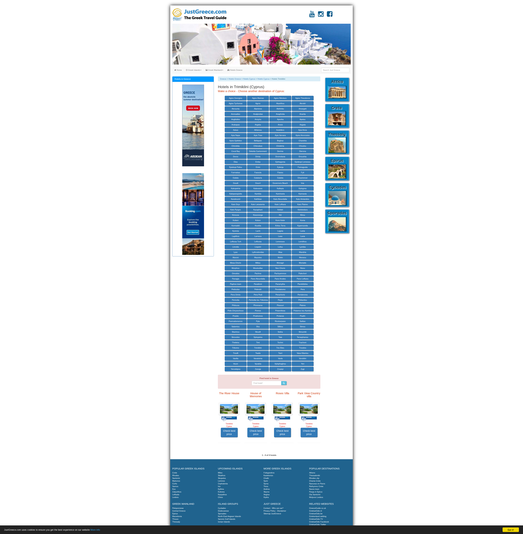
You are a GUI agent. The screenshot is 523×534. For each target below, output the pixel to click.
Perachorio (280, 295)
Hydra (266, 497)
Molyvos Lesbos (316, 497)
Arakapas (236, 125)
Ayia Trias (258, 135)
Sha (258, 326)
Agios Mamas (258, 98)
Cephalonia (223, 484)
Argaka (258, 125)
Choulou (302, 146)
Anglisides (235, 119)
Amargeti (302, 109)
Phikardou (302, 300)
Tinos (266, 486)
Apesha (280, 119)
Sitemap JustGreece (272, 513)
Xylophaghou (280, 364)
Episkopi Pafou (235, 167)
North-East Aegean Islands (229, 516)
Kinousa (235, 215)
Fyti (302, 172)
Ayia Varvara (280, 135)
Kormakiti (236, 225)
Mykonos (176, 481)
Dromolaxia (280, 156)
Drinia (257, 156)
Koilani (235, 220)
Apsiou (302, 119)
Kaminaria (280, 194)
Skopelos (222, 478)
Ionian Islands (224, 522)
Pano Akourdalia (258, 279)
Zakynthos (176, 492)
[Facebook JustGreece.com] (329, 16)
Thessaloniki (314, 475)
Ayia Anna (302, 130)
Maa (280, 252)
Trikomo (235, 348)
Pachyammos (280, 273)
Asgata (303, 125)
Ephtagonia (280, 162)
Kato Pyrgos (235, 210)
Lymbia (302, 247)
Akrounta (235, 109)
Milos (220, 473)
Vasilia (235, 358)
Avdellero (280, 130)
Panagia (235, 279)
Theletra (235, 342)
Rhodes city (314, 478)
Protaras (280, 316)
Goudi (235, 183)
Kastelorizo (268, 475)
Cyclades (222, 508)
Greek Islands (194, 70)
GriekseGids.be (316, 513)
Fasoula (257, 172)
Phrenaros (257, 305)
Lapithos (235, 236)
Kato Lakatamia (258, 204)
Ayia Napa (235, 135)
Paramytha (280, 284)
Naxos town (314, 489)
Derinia (280, 151)
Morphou (235, 268)
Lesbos (175, 497)
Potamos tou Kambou (303, 311)
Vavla (280, 358)
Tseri (280, 353)
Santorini (176, 478)
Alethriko (280, 109)
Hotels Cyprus (249, 79)
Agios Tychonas (235, 103)
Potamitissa (280, 311)
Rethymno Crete (316, 486)
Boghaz (280, 140)
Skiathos (221, 475)
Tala (280, 337)
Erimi (258, 167)
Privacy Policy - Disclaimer (275, 511)
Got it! (511, 529)
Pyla (258, 321)
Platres (303, 305)
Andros (267, 489)
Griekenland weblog (317, 516)
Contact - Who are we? (273, 508)
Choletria (280, 146)
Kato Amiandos (302, 199)
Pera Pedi (258, 295)
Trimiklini (258, 348)
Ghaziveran (303, 178)
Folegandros (269, 473)
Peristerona (303, 295)
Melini (280, 257)
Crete (174, 473)
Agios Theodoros (302, 98)
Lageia (280, 231)
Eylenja (280, 167)
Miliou (257, 263)
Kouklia (258, 225)
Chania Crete (315, 481)
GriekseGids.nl (315, 511)
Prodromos (258, 316)
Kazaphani (257, 210)
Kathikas (258, 199)
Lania (302, 231)
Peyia (280, 300)
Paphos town (235, 284)
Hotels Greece (235, 70)
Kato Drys (235, 204)
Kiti (280, 215)
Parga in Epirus (315, 492)
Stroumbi (302, 332)
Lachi (258, 231)
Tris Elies (280, 348)
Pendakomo (280, 289)
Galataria (258, 178)
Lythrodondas (258, 252)
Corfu (174, 484)
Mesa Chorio (235, 263)
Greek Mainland (215, 70)
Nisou (302, 268)
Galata (235, 178)
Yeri (302, 364)
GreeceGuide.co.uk (317, 508)
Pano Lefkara (302, 279)
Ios (219, 486)
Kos (174, 489)
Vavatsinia (258, 358)
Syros (266, 484)
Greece (223, 79)
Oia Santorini (314, 494)
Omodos (235, 273)
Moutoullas (258, 268)
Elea (236, 162)
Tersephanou (302, 337)
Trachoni (302, 342)
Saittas (302, 321)
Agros (257, 103)
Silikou (280, 326)
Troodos (302, 348)
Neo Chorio (280, 268)
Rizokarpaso (280, 321)
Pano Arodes (280, 279)
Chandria (303, 140)
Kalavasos (257, 188)
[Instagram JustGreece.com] (321, 16)
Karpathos (222, 494)
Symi (266, 481)
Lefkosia (258, 241)
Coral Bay (235, 151)
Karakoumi (235, 199)
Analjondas (258, 114)
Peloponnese (178, 508)
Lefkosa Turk (235, 241)
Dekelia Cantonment (258, 151)
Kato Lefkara (280, 204)
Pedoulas (236, 289)
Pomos (258, 311)
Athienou (258, 130)
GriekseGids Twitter (317, 524)
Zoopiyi (280, 369)
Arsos (280, 125)
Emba (257, 162)
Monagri (280, 263)
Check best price (229, 433)
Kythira (221, 489)
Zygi (302, 369)
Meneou (302, 257)
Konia (302, 220)
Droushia (302, 156)
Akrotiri (303, 103)
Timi (258, 342)
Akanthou (280, 103)
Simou (302, 326)
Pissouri (280, 305)
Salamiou (236, 326)
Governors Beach (280, 183)
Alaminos (258, 109)
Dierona (302, 151)
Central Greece (179, 511)
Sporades (222, 513)
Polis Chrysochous (236, 311)
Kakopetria (235, 188)
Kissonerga (258, 215)
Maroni (236, 257)
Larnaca (258, 236)
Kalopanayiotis (235, 194)
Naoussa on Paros (317, 484)
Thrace (175, 519)
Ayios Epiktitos (235, 140)
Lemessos (280, 241)
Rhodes (175, 475)
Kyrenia (235, 231)
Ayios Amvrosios (303, 135)
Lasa (280, 236)
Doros (235, 156)
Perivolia (235, 300)
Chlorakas (258, 146)
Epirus (175, 513)
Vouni (235, 364)
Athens (312, 473)
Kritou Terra (280, 225)
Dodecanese (223, 511)
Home (179, 70)
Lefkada (175, 494)
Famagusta (303, 167)
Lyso (236, 252)
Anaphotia (280, 114)
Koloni (258, 220)
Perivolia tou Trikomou (258, 300)
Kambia (258, 194)
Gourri (258, 183)
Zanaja (258, 369)
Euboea (221, 492)
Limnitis (235, 247)
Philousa (235, 305)
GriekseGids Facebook (319, 522)
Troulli (235, 353)
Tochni (280, 342)
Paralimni (258, 284)
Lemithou (303, 241)
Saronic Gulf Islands (226, 519)
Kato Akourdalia (280, 199)
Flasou (280, 172)
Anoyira (258, 119)
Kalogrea (302, 188)
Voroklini (302, 358)
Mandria (302, 252)
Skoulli (258, 332)
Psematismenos (235, 321)
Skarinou (235, 332)
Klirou (302, 215)
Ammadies (235, 114)
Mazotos (258, 257)
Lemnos (221, 481)
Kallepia (280, 188)
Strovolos (236, 337)
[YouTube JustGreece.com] (312, 16)
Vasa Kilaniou (302, 353)
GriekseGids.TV (316, 519)
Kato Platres (302, 204)
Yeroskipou (235, 369)
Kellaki (280, 210)
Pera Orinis (235, 295)
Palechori (303, 273)
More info (95, 530)
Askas (235, 130)
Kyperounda (302, 225)
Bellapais (258, 140)
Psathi (302, 316)
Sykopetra (258, 337)
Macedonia (177, 516)
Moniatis (302, 263)
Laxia (302, 236)
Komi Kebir (280, 220)
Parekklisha (303, 284)
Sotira (280, 332)
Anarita (302, 114)
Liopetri (258, 247)
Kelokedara (303, 210)
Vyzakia (258, 364)
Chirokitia (236, 146)
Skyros (266, 492)
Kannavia (303, 194)
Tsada (258, 353)
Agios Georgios (235, 98)
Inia (302, 183)
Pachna (258, 273)
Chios (220, 497)
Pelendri (258, 289)
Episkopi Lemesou (303, 162)
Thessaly (176, 522)
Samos (175, 486)
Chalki (266, 478)
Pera (303, 289)
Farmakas (235, 172)
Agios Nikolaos (280, 98)
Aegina (267, 494)
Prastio (236, 316)
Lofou (280, 247)
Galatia (280, 178)
